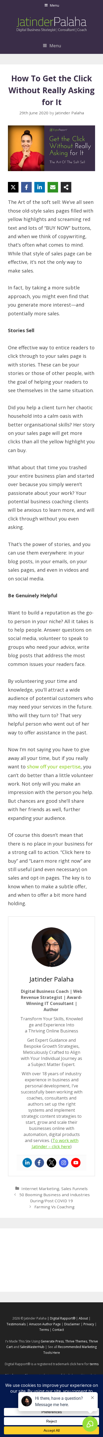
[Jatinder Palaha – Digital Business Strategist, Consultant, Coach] (51, 23)
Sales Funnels (74, 1188)
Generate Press (52, 1341)
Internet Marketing (40, 1188)
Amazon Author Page (45, 1324)
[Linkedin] (27, 1162)
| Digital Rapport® (61, 1318)
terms (94, 1364)
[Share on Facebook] (26, 187)
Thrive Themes (76, 1341)
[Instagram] (63, 1162)
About (83, 1318)
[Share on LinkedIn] (39, 187)
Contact (58, 1329)
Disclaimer (72, 1324)
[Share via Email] (53, 187)
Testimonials (16, 1324)
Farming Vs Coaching (54, 1206)
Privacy (88, 1324)
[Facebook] (39, 1162)
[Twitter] (51, 1162)
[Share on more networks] (66, 187)
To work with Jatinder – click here (55, 1143)
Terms (44, 1329)
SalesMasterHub (32, 1347)
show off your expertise (54, 766)
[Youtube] (76, 1162)
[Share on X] (13, 187)
